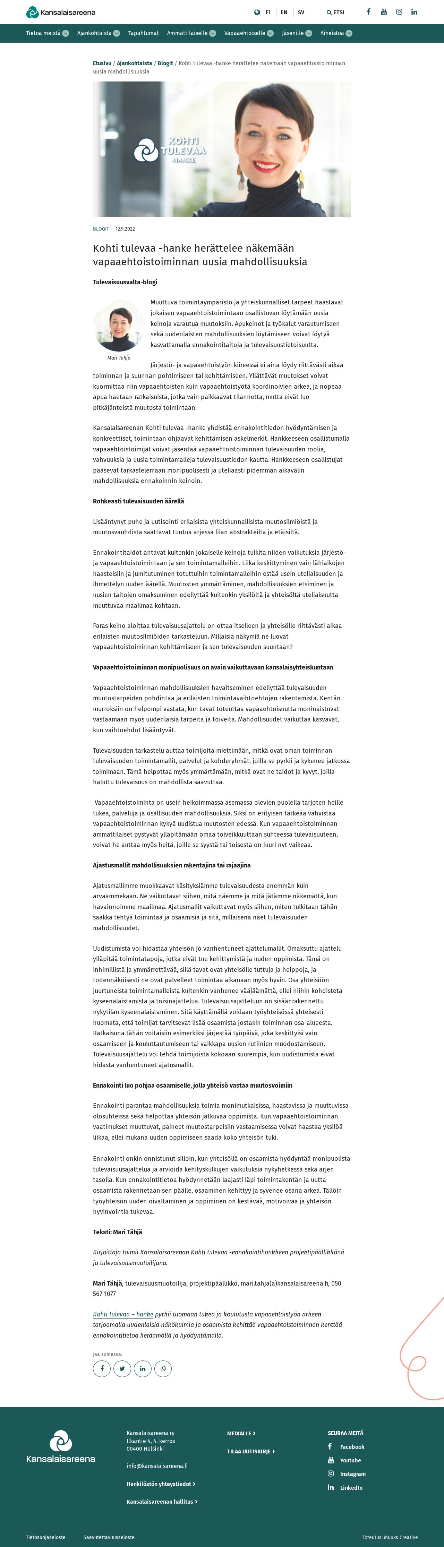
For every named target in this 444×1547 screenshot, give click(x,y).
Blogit (165, 63)
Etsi (338, 12)
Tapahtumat (143, 33)
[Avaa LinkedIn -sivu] (414, 12)
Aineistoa (332, 33)
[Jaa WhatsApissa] (163, 1368)
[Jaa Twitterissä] (122, 1368)
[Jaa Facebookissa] (102, 1368)
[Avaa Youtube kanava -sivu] (384, 12)
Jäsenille (293, 33)
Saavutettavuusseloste (109, 1537)
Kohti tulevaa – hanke (123, 1314)
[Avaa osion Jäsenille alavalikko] (308, 33)
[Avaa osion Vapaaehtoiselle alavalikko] (270, 33)
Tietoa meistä (43, 33)
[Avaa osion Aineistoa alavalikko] (348, 33)
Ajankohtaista (94, 33)
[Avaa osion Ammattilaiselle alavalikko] (212, 33)
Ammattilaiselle (187, 33)
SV (301, 12)
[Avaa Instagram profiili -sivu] (399, 12)
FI (268, 12)
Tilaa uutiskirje (249, 1451)
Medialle (239, 1433)
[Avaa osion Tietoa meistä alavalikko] (65, 33)
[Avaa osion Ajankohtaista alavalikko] (116, 33)
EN (284, 12)
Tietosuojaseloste (46, 1537)
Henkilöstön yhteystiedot (159, 1484)
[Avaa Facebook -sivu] (368, 12)
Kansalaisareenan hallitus (160, 1501)
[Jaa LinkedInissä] (143, 1368)
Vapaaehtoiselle (244, 33)
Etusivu (102, 63)
